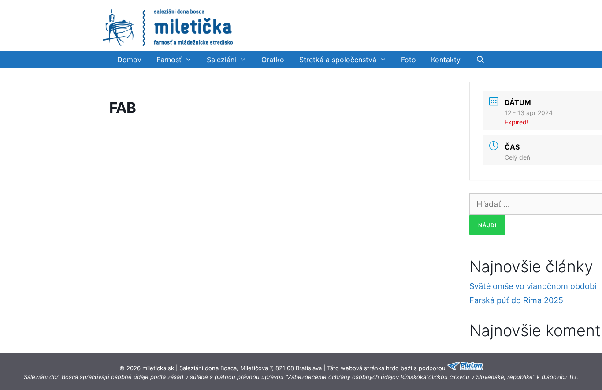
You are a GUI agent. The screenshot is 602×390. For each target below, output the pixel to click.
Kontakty (446, 59)
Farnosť (169, 59)
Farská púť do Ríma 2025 (516, 300)
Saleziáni (221, 59)
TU (572, 376)
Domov (129, 59)
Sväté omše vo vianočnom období (532, 286)
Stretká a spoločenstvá (337, 59)
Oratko (272, 59)
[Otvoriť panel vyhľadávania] (480, 59)
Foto (408, 59)
